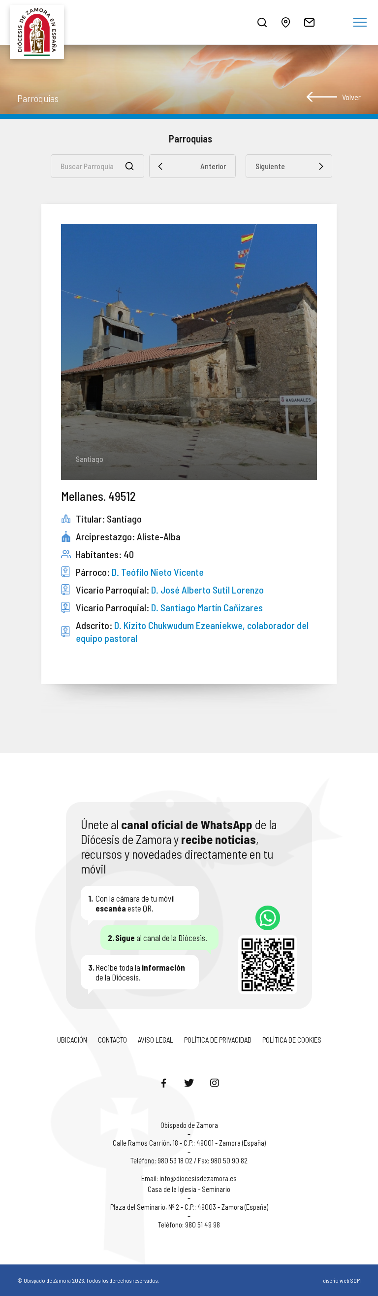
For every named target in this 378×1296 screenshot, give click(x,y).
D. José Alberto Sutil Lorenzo (207, 589)
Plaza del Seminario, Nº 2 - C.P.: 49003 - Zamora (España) (189, 1206)
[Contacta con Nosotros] (309, 22)
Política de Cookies (291, 1039)
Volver (351, 97)
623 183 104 (267, 918)
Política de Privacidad (218, 1039)
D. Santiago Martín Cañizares (207, 607)
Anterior (213, 166)
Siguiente (270, 166)
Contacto (112, 1039)
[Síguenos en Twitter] (189, 1082)
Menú (360, 23)
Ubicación (72, 1039)
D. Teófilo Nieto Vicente (158, 572)
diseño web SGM (342, 1280)
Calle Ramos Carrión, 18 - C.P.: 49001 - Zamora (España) (189, 1142)
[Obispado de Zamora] (39, 22)
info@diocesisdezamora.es (198, 1178)
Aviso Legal (155, 1039)
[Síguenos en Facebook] (163, 1082)
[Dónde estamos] (285, 22)
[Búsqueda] (262, 22)
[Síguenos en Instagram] (214, 1082)
